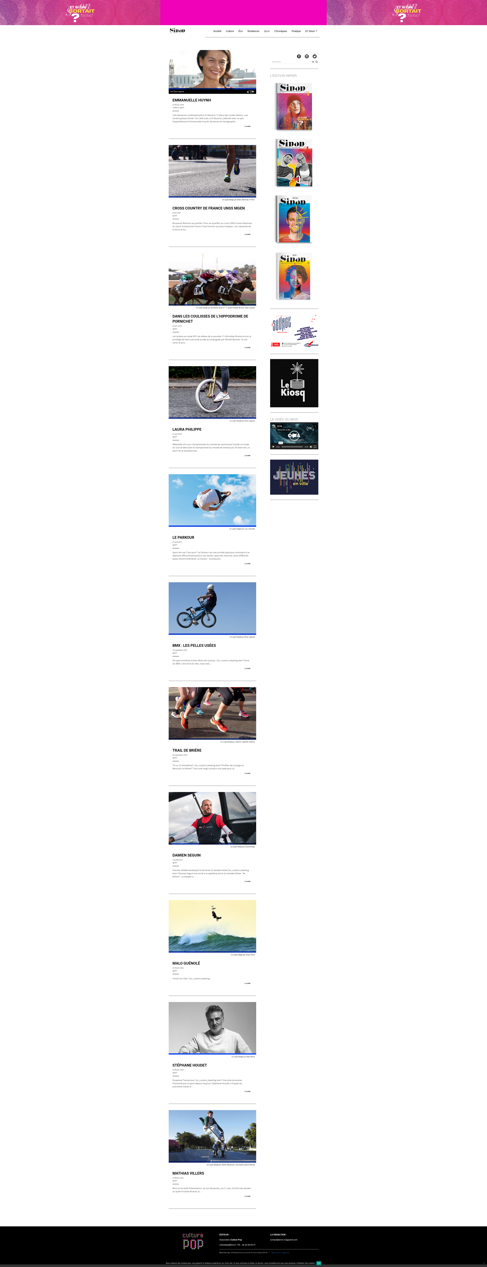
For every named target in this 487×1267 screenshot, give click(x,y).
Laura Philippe (187, 429)
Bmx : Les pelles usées (194, 645)
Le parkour (183, 537)
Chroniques (280, 31)
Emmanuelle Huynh (191, 100)
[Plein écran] (315, 447)
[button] (294, 436)
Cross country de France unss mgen (208, 208)
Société (217, 31)
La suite (247, 126)
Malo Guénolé (186, 963)
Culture (230, 31)
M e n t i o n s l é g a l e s (280, 1252)
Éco (240, 31)
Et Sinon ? (311, 31)
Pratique (296, 31)
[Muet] (311, 447)
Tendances (253, 31)
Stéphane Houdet (189, 1065)
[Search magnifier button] (316, 62)
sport (182, 108)
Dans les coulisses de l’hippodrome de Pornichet (210, 319)
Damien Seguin (186, 855)
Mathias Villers (188, 1173)
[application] (294, 435)
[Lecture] (273, 447)
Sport (267, 31)
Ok (319, 1263)
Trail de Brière (187, 750)
